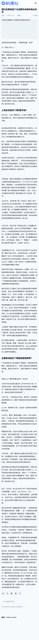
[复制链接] (20, 593)
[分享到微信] (15, 593)
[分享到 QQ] (11, 593)
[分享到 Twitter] (7, 593)
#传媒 (18, 15)
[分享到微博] (3, 593)
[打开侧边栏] (35, 3)
